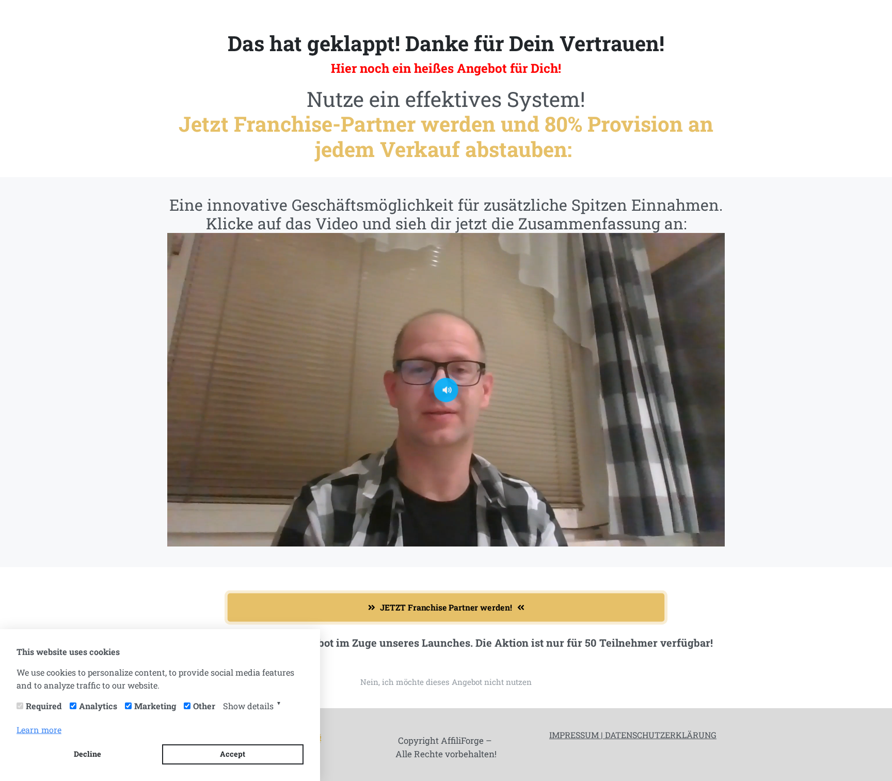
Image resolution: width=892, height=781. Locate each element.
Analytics (98, 705)
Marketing (155, 705)
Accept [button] (232, 754)
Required (44, 705)
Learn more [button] (39, 729)
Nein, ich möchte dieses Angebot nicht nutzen (446, 682)
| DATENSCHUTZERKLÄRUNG (657, 734)
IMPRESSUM (574, 734)
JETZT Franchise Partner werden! (446, 607)
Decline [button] (87, 754)
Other (204, 705)
